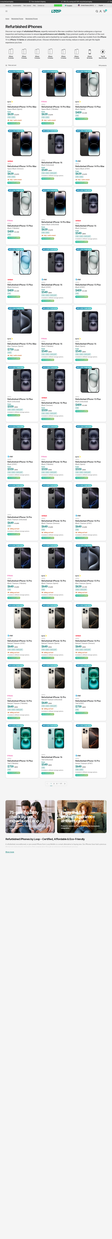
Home (7, 18)
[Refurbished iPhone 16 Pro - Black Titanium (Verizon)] (56, 498)
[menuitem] (8, 5)
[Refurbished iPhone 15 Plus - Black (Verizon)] (22, 262)
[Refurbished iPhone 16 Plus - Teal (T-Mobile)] (22, 738)
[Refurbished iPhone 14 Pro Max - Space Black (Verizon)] (22, 144)
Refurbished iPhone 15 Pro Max (21, 345)
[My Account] (100, 11)
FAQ (34, 5)
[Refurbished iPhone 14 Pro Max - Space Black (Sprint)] (22, 84)
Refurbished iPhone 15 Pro (87, 582)
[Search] (97, 11)
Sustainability (17, 5)
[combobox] (87, 5)
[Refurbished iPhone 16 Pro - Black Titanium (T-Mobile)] (22, 558)
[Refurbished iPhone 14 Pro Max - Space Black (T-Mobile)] (56, 84)
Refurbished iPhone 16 (51, 163)
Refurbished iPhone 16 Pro (19, 518)
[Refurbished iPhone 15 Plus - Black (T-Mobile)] (22, 203)
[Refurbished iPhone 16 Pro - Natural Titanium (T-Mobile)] (22, 678)
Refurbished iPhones (31, 18)
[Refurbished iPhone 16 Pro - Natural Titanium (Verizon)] (90, 618)
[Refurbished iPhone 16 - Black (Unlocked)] (56, 144)
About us (8, 5)
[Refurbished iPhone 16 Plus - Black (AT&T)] (22, 439)
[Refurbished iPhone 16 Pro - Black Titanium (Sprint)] (56, 558)
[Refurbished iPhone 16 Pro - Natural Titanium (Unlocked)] (56, 678)
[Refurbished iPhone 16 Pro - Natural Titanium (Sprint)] (56, 618)
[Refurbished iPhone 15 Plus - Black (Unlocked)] (90, 380)
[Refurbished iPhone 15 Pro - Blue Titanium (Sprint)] (90, 558)
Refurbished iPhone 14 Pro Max (21, 108)
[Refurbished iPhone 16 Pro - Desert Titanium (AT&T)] (90, 738)
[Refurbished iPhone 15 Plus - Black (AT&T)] (90, 262)
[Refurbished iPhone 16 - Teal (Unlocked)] (56, 738)
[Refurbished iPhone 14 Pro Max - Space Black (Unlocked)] (56, 203)
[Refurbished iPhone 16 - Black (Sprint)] (90, 321)
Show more (9, 852)
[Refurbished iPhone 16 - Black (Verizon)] (90, 203)
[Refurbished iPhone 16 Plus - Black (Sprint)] (90, 439)
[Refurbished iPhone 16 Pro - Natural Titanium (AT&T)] (22, 618)
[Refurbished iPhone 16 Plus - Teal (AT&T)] (90, 678)
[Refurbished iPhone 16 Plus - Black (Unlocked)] (22, 380)
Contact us (41, 5)
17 (61, 783)
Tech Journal (27, 5)
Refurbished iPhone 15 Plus (88, 108)
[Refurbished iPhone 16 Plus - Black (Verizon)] (56, 380)
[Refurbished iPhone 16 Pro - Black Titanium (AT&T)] (90, 498)
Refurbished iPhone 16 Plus (20, 400)
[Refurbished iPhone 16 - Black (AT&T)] (56, 262)
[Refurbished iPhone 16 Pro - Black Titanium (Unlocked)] (22, 498)
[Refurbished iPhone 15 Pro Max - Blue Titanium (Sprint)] (22, 321)
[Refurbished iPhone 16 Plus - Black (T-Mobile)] (56, 439)
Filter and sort (12, 65)
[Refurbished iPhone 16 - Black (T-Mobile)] (56, 321)
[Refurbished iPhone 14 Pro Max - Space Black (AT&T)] (90, 144)
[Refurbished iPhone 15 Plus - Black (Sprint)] (90, 84)
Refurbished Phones (17, 18)
